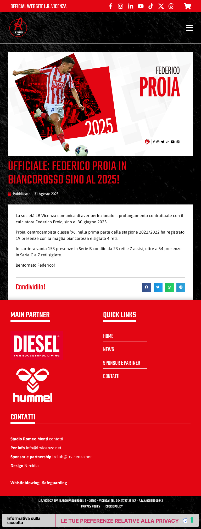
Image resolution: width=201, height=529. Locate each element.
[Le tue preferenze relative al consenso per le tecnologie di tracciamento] (192, 520)
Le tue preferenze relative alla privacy (120, 521)
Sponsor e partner (121, 363)
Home (108, 336)
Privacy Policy (90, 506)
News (108, 349)
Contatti (111, 376)
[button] (146, 287)
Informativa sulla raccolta (23, 520)
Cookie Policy (114, 506)
